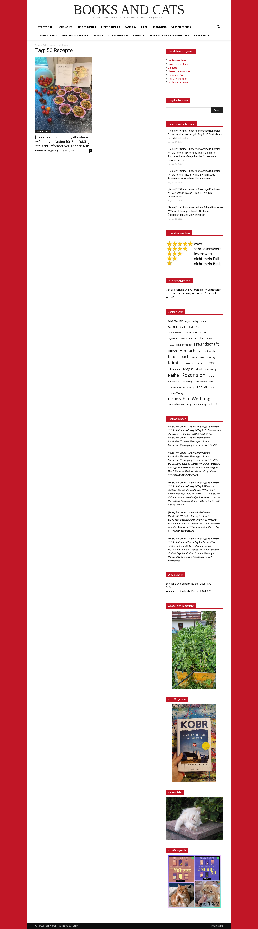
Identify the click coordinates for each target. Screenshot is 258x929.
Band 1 (172, 327)
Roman (211, 376)
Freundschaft (206, 344)
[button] (218, 27)
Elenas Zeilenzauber (179, 71)
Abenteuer (175, 321)
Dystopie (173, 338)
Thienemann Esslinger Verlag (181, 387)
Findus (171, 345)
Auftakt (204, 321)
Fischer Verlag (183, 344)
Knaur (195, 357)
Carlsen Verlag (195, 327)
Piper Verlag (210, 369)
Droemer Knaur (192, 332)
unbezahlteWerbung (180, 404)
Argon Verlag (191, 321)
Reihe (173, 375)
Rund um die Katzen (74, 35)
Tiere (212, 387)
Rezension (193, 375)
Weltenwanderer (177, 60)
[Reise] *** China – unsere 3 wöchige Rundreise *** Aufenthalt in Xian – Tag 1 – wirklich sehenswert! (194, 193)
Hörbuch (187, 350)
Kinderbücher (86, 27)
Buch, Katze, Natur (179, 82)
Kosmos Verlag (207, 357)
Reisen (137, 35)
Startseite (45, 27)
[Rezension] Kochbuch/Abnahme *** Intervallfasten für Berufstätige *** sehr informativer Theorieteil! (63, 141)
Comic (208, 327)
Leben (200, 363)
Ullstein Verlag (175, 393)
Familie (193, 338)
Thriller (202, 387)
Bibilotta (172, 67)
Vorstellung (200, 404)
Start (37, 45)
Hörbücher (65, 27)
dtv (205, 332)
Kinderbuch (179, 356)
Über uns (200, 35)
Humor (172, 351)
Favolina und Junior (179, 64)
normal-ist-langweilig (46, 150)
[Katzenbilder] (194, 818)
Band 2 (183, 327)
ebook (184, 338)
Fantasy (130, 27)
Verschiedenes (181, 27)
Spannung (160, 27)
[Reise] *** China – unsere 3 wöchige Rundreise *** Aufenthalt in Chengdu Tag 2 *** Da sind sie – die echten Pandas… (195, 134)
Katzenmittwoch (206, 351)
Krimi (173, 363)
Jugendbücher (110, 27)
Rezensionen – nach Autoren (169, 35)
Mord (199, 369)
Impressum (217, 925)
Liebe (144, 27)
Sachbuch (173, 381)
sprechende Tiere (204, 381)
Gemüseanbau (47, 35)
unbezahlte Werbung (189, 399)
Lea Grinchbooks (177, 78)
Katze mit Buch (176, 75)
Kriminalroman (187, 363)
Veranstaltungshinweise (110, 35)
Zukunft (213, 404)
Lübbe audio (174, 369)
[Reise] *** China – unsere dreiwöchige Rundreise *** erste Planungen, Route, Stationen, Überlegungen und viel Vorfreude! (195, 211)
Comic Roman (174, 333)
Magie (188, 369)
